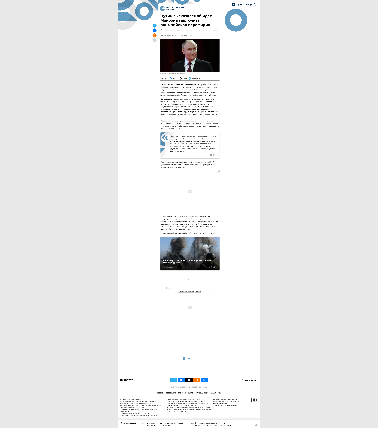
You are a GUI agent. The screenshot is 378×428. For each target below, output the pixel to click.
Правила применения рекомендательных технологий (139, 416)
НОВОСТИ (160, 393)
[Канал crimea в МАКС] (204, 380)
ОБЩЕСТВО (184, 387)
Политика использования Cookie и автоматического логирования (138, 410)
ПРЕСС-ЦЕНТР (171, 393)
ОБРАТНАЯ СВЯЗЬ (202, 393)
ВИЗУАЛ (204, 387)
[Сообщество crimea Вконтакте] (181, 380)
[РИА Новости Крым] (172, 8)
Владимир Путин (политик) (175, 288)
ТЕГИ (219, 393)
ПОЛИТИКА (175, 387)
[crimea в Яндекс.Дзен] (189, 380)
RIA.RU (213, 393)
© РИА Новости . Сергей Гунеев (168, 73)
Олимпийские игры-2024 (186, 291)
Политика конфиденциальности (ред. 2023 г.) (135, 414)
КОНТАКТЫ (189, 393)
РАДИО (180, 393)
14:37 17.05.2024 (165, 35)
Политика (202, 288)
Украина (210, 288)
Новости (198, 291)
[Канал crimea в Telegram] (173, 380)
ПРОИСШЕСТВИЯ (195, 387)
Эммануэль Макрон (191, 288)
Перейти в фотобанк (182, 73)
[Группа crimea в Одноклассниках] (196, 380)
